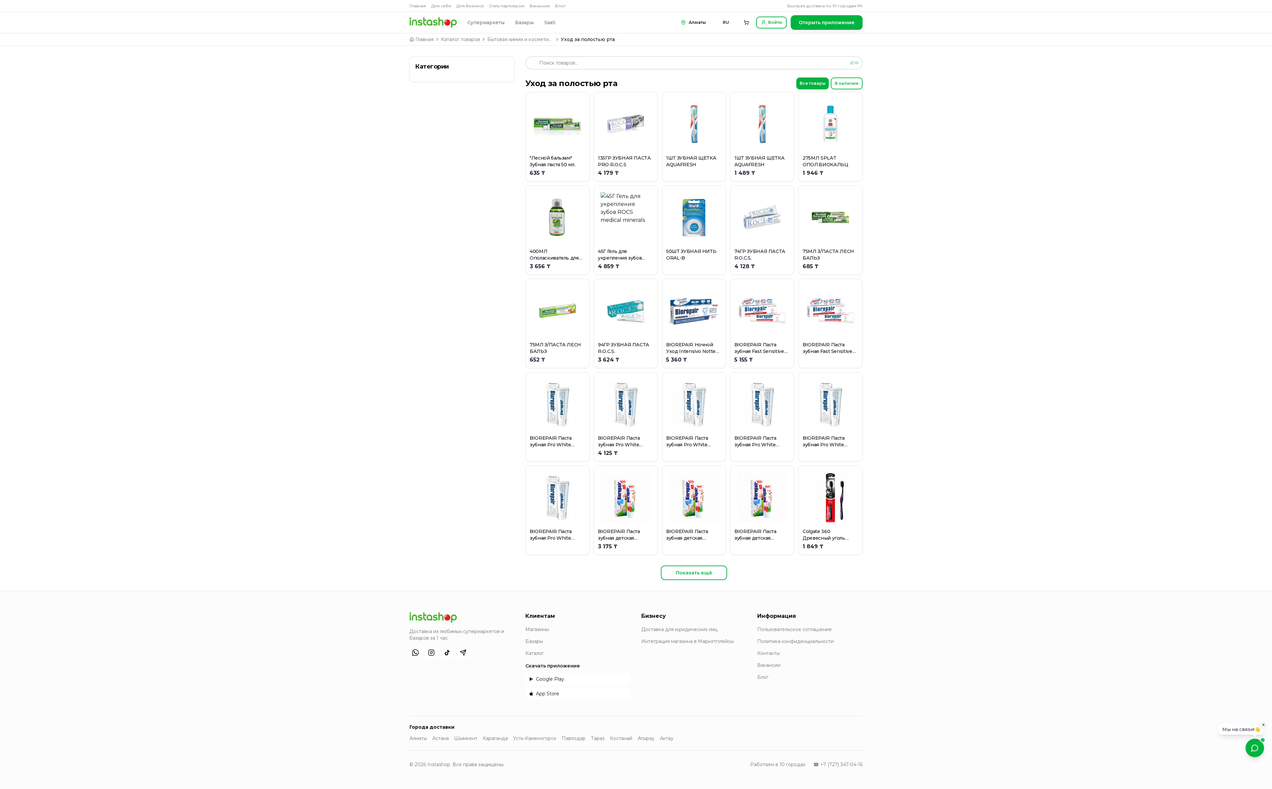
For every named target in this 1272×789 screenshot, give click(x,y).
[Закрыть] (1263, 723)
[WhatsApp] (415, 653)
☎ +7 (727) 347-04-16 (838, 764)
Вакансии (540, 5)
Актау (666, 738)
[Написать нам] (1255, 748)
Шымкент (465, 738)
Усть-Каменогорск (534, 738)
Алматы (418, 738)
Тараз (598, 738)
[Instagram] (431, 653)
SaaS (550, 22)
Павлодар (574, 738)
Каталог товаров (460, 39)
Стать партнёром (506, 5)
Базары (524, 22)
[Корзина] (746, 22)
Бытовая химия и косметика (520, 39)
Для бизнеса (470, 5)
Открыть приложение (827, 22)
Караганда (495, 738)
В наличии (847, 83)
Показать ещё (694, 573)
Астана (440, 738)
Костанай (621, 738)
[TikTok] (447, 653)
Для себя (441, 5)
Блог (560, 5)
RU (726, 22)
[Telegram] (463, 653)
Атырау (646, 738)
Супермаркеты (485, 22)
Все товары (812, 83)
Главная (417, 5)
